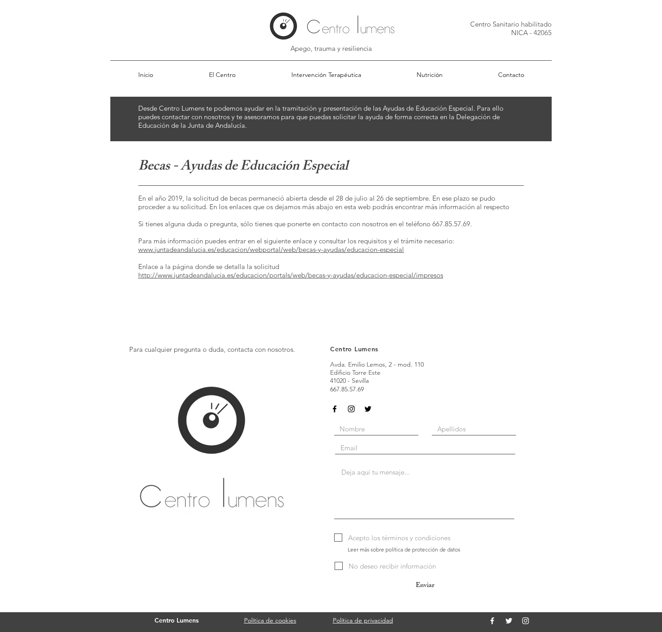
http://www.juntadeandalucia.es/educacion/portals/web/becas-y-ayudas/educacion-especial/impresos (290, 275)
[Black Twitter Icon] (367, 408)
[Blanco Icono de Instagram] (525, 620)
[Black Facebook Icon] (334, 408)
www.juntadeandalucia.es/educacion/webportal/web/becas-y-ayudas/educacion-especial (271, 249)
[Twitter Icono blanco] (508, 620)
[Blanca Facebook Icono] (492, 620)
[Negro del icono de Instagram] (351, 408)
